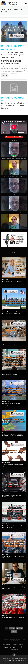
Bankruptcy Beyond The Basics (16, 48)
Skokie (16, 648)
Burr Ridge (21, 644)
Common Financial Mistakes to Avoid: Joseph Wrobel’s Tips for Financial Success (12, 54)
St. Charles (22, 648)
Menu (25, 2)
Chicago (15, 644)
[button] (15, 141)
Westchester (14, 649)
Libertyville (11, 646)
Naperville (18, 646)
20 (21, 628)
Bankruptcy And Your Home (9, 45)
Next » (14, 631)
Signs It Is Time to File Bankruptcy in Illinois (11, 344)
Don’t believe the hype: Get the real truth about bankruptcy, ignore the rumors (14, 105)
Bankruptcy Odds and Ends (8, 49)
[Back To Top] (14, 655)
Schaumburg (9, 648)
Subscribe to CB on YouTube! (15, 137)
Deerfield (4, 646)
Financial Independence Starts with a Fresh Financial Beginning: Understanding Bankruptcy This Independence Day (13, 313)
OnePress (9, 660)
